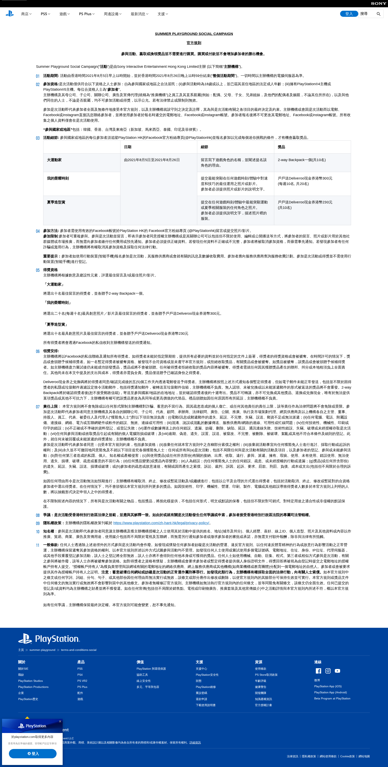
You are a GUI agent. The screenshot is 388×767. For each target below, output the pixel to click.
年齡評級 (260, 680)
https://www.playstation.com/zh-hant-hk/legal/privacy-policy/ (161, 523)
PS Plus (85, 14)
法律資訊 (292, 756)
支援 (161, 14)
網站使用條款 (328, 756)
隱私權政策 (309, 756)
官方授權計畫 (263, 705)
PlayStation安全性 (207, 674)
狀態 (198, 680)
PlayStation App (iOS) (328, 686)
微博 (317, 680)
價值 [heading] (140, 662)
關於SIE (23, 668)
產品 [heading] (81, 662)
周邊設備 (111, 14)
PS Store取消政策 (266, 674)
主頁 (21, 649)
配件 (80, 693)
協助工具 (142, 674)
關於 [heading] (21, 662)
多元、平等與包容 (148, 686)
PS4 (80, 674)
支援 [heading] (199, 662)
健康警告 (260, 686)
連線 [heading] (318, 662)
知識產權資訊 (263, 699)
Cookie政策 (347, 756)
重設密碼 (201, 693)
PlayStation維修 (206, 686)
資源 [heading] (258, 662)
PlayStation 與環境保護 (151, 668)
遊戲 (63, 14)
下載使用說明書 (206, 705)
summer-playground (42, 649)
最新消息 (138, 14)
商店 (24, 14)
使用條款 (260, 668)
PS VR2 (82, 680)
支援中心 (201, 668)
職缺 (21, 674)
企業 (21, 693)
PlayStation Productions (33, 686)
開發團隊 (260, 693)
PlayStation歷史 (28, 699)
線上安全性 (144, 680)
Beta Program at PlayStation (332, 698)
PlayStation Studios (30, 680)
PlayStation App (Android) (330, 692)
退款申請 (201, 699)
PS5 (44, 14)
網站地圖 (364, 756)
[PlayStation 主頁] (10, 13)
